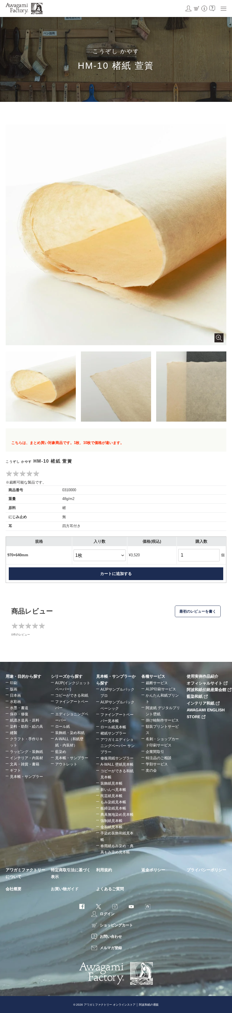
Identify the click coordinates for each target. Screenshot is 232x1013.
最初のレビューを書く (197, 611)
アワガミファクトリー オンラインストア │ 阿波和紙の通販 (121, 1004)
